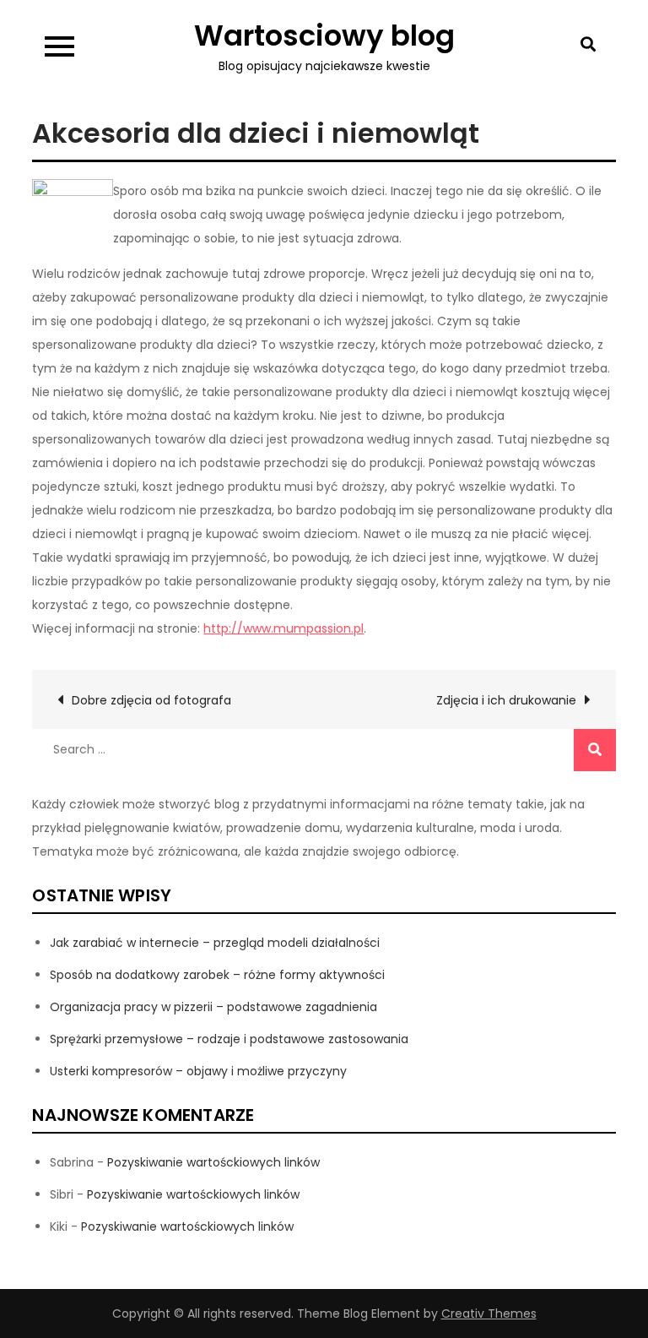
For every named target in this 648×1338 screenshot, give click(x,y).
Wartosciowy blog (324, 35)
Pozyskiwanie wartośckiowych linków (213, 1162)
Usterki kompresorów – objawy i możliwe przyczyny (198, 1071)
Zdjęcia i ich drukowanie (506, 700)
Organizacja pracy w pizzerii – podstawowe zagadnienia (213, 1006)
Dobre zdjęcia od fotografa (151, 700)
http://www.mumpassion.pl (283, 628)
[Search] (595, 750)
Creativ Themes (489, 1313)
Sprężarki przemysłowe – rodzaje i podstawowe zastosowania (229, 1039)
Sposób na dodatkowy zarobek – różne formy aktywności (217, 974)
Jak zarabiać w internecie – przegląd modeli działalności (215, 942)
